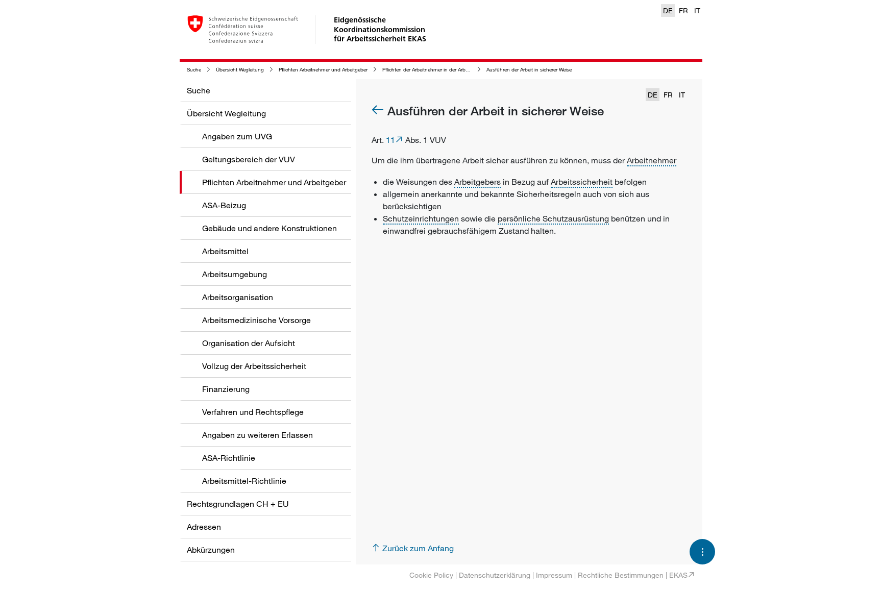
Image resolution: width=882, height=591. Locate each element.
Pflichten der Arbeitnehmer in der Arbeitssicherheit (438, 69)
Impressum (554, 575)
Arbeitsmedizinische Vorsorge (256, 320)
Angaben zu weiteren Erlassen (257, 435)
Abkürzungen (211, 550)
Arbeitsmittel (225, 251)
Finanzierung (226, 389)
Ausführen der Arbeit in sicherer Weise (529, 69)
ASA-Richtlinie (228, 458)
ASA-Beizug (224, 205)
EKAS (678, 575)
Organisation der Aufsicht (248, 343)
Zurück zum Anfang (418, 548)
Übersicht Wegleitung (240, 69)
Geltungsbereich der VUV (248, 159)
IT (697, 10)
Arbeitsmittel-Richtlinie (244, 481)
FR (683, 10)
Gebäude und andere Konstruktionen (269, 228)
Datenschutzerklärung (494, 575)
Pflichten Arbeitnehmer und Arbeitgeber (323, 69)
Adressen (204, 527)
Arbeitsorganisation (237, 297)
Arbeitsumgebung (234, 274)
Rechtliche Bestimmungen (621, 575)
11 (390, 140)
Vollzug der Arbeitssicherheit (254, 366)
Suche (194, 69)
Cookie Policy (431, 575)
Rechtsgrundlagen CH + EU (238, 504)
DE (668, 10)
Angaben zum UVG (237, 136)
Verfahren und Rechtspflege (253, 412)
